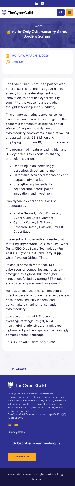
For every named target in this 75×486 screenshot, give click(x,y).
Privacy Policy (16, 432)
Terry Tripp (53, 253)
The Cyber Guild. (43, 474)
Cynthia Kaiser (24, 222)
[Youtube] (42, 3)
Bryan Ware (28, 244)
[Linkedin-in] (36, 3)
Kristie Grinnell (24, 213)
